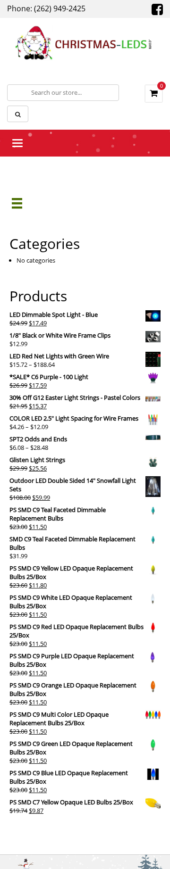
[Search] (17, 114)
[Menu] (17, 203)
